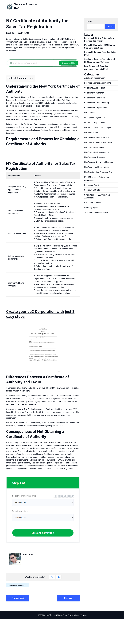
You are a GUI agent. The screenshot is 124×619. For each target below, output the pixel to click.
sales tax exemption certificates (19, 119)
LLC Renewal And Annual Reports (98, 162)
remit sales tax (16, 106)
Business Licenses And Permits (97, 83)
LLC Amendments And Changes (97, 127)
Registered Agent (91, 185)
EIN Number (89, 113)
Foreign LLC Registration (94, 117)
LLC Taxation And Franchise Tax (98, 172)
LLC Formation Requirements (96, 152)
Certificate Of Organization (95, 108)
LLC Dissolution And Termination (98, 142)
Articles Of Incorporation (94, 78)
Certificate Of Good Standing (96, 103)
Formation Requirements (94, 122)
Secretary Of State (92, 190)
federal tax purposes (64, 412)
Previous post (18, 598)
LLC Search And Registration (96, 167)
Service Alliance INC (25, 6)
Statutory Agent (91, 208)
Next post (68, 598)
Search (89, 22)
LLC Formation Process (94, 147)
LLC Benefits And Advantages (96, 137)
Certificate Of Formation (94, 98)
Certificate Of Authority (17, 585)
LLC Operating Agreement (95, 157)
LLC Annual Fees (91, 132)
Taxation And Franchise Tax (96, 213)
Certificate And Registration (96, 88)
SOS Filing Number (92, 203)
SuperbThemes (80, 615)
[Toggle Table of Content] (29, 78)
